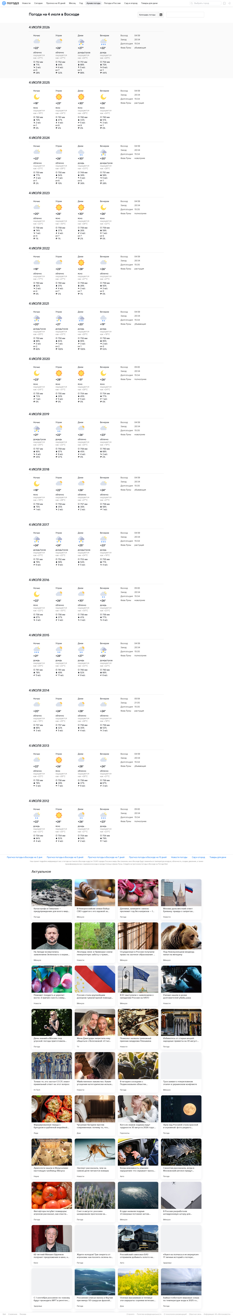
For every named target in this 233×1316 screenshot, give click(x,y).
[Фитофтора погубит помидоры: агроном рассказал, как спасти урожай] (52, 1202)
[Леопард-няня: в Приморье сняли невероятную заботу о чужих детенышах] (95, 942)
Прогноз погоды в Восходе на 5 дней (65, 857)
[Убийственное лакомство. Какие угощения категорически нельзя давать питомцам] (95, 1072)
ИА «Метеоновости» (223, 1314)
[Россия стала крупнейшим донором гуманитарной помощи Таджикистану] (95, 986)
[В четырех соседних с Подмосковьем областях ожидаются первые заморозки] (138, 1072)
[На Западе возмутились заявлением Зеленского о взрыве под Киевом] (52, 942)
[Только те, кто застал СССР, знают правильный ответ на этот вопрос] (52, 1072)
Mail (4, 1314)
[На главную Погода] (12, 3)
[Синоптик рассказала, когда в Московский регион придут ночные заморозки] (181, 1159)
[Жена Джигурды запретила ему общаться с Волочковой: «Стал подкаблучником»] (95, 1029)
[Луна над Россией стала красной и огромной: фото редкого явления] (181, 1115)
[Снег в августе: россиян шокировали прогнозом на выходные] (95, 1202)
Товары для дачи (218, 857)
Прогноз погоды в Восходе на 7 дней (106, 857)
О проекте (130, 1314)
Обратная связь (195, 1314)
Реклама (23, 1314)
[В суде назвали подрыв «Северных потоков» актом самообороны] (138, 1202)
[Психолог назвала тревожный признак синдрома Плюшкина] (138, 1029)
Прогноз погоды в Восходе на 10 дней (148, 857)
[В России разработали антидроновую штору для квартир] (181, 1202)
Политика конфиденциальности (149, 1314)
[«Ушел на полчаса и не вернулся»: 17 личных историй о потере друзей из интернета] (181, 1245)
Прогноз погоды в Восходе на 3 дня (24, 857)
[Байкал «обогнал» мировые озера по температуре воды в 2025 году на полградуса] (181, 1288)
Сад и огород (198, 857)
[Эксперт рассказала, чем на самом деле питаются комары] (95, 1159)
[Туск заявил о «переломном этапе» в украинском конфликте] (181, 1072)
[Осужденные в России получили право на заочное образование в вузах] (138, 942)
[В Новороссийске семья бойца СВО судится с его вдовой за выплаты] (95, 899)
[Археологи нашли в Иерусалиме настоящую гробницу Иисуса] (52, 1159)
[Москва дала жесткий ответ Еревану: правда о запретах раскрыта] (181, 899)
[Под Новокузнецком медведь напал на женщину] (181, 942)
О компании (12, 1314)
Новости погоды (179, 857)
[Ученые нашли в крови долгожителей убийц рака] (181, 986)
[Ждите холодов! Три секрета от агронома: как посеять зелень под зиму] (95, 1245)
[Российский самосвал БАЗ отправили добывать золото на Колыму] (138, 1245)
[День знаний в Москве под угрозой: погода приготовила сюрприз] (52, 1029)
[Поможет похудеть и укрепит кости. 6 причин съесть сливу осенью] (52, 986)
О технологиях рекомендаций (175, 1314)
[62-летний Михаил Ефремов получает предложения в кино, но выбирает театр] (52, 1245)
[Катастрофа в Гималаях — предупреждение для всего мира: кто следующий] (52, 899)
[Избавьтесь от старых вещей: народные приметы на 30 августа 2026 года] (181, 1029)
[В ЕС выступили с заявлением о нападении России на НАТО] (138, 986)
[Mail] (4, 3)
